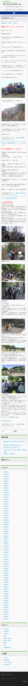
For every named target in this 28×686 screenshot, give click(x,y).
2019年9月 (6, 499)
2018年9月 (6, 524)
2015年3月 (6, 609)
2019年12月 (6, 492)
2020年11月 (6, 476)
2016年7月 (6, 575)
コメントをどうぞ (9, 139)
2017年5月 (6, 559)
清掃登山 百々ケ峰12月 (9, 453)
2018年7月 (6, 529)
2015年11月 (6, 591)
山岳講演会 (6, 631)
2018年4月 (6, 536)
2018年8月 (6, 527)
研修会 (5, 642)
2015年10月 (6, 593)
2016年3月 (6, 584)
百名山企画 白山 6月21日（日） (12, 447)
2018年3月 (6, 538)
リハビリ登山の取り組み (9, 198)
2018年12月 (6, 517)
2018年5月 (6, 533)
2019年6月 (6, 506)
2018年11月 (6, 520)
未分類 (5, 636)
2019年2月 (6, 515)
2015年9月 (6, 595)
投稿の (6, 660)
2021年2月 (6, 471)
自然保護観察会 (7, 647)
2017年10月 (6, 547)
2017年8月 (6, 552)
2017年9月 (6, 550)
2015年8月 (6, 598)
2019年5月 (6, 508)
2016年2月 (6, 586)
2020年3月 (6, 485)
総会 (5, 645)
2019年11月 (6, 494)
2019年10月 (6, 497)
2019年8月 (6, 501)
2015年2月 (6, 612)
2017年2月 (6, 561)
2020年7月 (6, 481)
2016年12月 (6, 563)
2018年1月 (6, 543)
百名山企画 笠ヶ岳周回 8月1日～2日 (13, 445)
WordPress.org (7, 664)
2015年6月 (6, 602)
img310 (9, 420)
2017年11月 (6, 545)
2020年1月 (6, 490)
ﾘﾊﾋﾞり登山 (6, 629)
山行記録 (18, 137)
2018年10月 (6, 522)
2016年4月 (6, 582)
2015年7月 (6, 600)
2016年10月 (6, 568)
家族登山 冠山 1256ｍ (9, 23)
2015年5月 (6, 605)
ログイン (6, 657)
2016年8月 (6, 572)
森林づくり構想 (7, 638)
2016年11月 (6, 566)
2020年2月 (6, 487)
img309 (5, 420)
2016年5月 (6, 579)
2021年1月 (6, 474)
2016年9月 (6, 570)
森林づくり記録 (19, 193)
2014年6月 (6, 616)
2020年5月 (6, 483)
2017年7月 (6, 554)
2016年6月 (6, 577)
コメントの (7, 662)
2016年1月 (6, 589)
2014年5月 (6, 618)
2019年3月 (6, 513)
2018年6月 (6, 531)
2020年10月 (6, 478)
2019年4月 (6, 510)
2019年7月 (6, 504)
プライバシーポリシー (6, 674)
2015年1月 (6, 614)
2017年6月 (6, 556)
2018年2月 (6, 540)
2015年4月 (6, 607)
